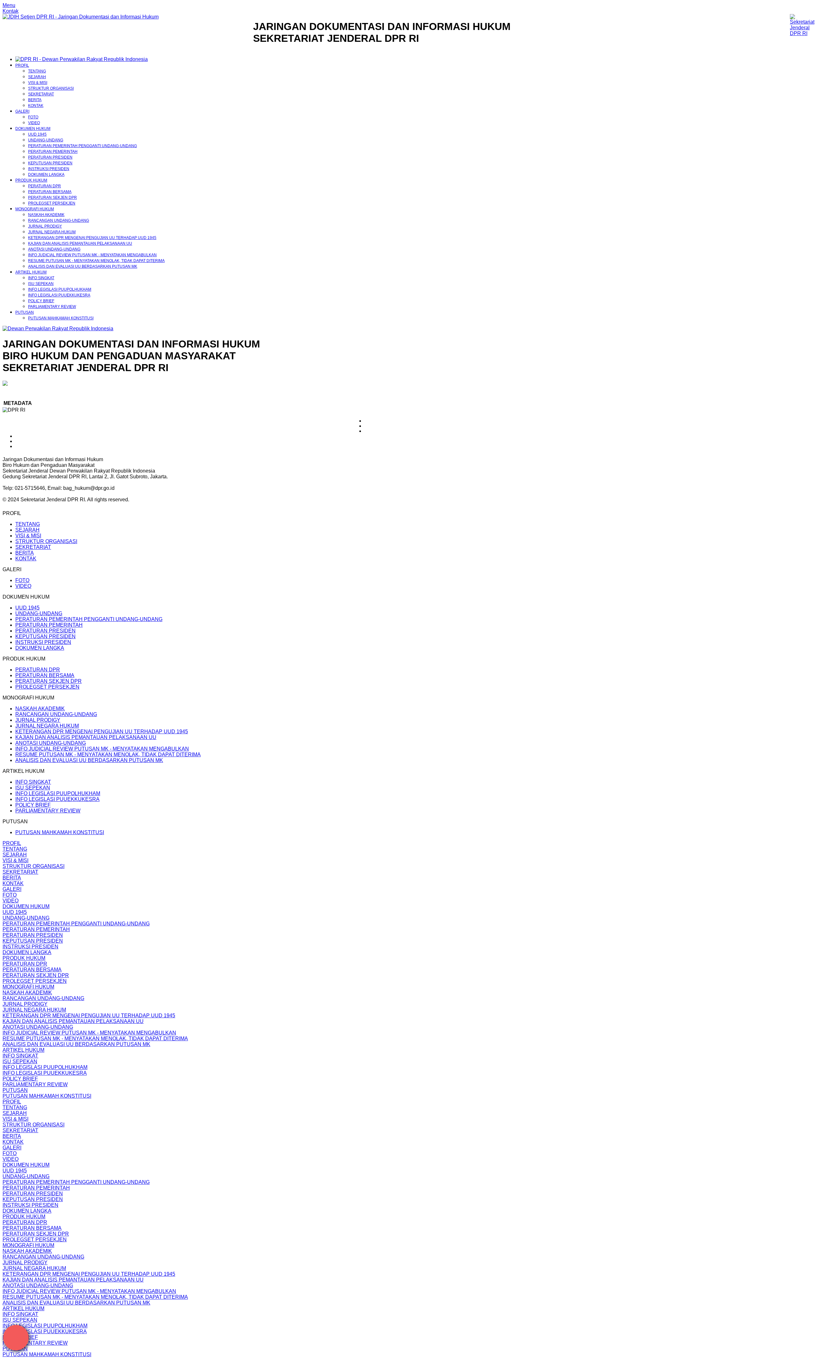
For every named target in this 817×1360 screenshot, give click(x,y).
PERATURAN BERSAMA (49, 192)
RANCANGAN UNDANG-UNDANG (58, 220)
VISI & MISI (37, 82)
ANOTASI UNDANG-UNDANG (54, 249)
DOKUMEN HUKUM (32, 128)
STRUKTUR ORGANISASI (51, 88)
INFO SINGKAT (41, 278)
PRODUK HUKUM (31, 180)
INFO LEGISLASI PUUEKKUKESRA (59, 295)
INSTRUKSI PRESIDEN (48, 169)
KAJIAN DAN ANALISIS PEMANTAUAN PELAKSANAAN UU (80, 243)
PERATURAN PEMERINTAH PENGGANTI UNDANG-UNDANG (82, 146)
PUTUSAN (24, 312)
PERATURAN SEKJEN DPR (52, 197)
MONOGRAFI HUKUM (34, 209)
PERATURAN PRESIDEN (50, 157)
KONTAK (35, 105)
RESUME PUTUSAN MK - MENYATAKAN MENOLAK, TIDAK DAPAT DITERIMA (96, 260)
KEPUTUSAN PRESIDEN (50, 163)
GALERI (22, 111)
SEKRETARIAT (41, 94)
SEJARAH (37, 77)
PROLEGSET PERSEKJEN (51, 203)
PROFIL (22, 65)
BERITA (34, 100)
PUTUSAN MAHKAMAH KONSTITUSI (61, 318)
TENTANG (37, 71)
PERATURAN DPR (44, 186)
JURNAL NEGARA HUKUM (52, 232)
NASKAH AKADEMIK (46, 215)
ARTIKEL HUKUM (31, 272)
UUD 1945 (37, 134)
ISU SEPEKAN (41, 283)
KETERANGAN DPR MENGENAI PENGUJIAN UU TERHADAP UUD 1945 (92, 237)
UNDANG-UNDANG (45, 140)
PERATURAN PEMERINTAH (53, 151)
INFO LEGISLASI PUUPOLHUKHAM (59, 289)
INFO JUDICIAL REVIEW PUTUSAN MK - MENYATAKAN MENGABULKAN (92, 255)
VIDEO (34, 123)
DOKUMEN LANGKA (46, 174)
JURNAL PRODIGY (45, 226)
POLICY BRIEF (41, 301)
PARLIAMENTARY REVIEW (52, 306)
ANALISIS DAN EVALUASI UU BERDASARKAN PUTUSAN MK (82, 266)
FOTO (33, 117)
